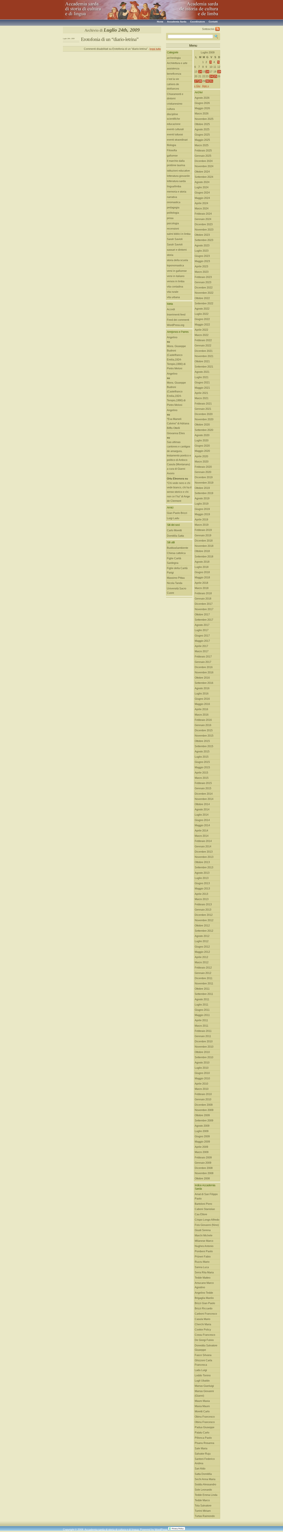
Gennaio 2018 (203, 598)
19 (219, 71)
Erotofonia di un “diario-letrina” (109, 39)
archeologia (174, 57)
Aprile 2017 (201, 646)
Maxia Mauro (202, 1406)
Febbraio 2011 (203, 1031)
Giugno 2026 (202, 103)
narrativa (172, 197)
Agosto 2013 (202, 872)
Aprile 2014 (201, 830)
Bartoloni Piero (203, 1203)
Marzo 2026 (201, 113)
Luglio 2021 (201, 377)
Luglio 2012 (201, 941)
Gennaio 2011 (203, 1036)
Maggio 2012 (202, 952)
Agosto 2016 (202, 688)
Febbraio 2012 (203, 967)
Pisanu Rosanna (204, 1443)
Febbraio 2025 (203, 150)
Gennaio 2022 (203, 345)
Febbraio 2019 (203, 530)
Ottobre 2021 (202, 361)
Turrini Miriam (203, 1510)
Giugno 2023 (202, 256)
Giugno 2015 (202, 762)
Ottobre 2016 (202, 677)
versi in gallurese (177, 270)
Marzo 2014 (201, 835)
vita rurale (172, 291)
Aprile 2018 (201, 582)
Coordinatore (197, 21)
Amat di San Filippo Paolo (206, 1196)
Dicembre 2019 (204, 477)
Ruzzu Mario (202, 1261)
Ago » (205, 86)
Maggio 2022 (202, 324)
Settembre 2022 (204, 303)
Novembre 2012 (204, 920)
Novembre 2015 (204, 735)
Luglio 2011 (201, 1004)
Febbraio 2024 (203, 213)
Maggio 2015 (202, 767)
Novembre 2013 (204, 857)
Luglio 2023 (201, 250)
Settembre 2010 (204, 1057)
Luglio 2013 (201, 878)
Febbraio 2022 (203, 340)
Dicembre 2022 (204, 287)
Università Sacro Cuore (176, 590)
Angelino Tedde (204, 1292)
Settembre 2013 (204, 867)
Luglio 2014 (201, 814)
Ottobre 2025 (202, 124)
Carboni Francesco (206, 1313)
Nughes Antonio (204, 1246)
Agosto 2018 (202, 561)
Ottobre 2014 (202, 804)
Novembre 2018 (204, 546)
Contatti (213, 21)
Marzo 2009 (201, 1152)
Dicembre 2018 (204, 540)
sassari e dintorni (177, 249)
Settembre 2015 (204, 746)
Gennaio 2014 (203, 846)
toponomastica (175, 265)
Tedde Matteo (202, 1277)
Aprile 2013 (201, 894)
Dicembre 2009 (204, 1104)
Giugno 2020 (202, 445)
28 (200, 81)
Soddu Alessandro (205, 1484)
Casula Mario (202, 1319)
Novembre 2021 (204, 356)
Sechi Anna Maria (205, 1479)
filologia (171, 145)
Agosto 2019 (202, 498)
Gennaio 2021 (203, 408)
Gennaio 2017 (203, 662)
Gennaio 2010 (203, 1099)
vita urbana (173, 297)
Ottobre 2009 (202, 1115)
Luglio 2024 (201, 187)
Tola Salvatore (203, 1505)
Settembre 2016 (204, 683)
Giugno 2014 (202, 820)
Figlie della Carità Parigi (177, 570)
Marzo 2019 (201, 524)
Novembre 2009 (204, 1110)
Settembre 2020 (204, 430)
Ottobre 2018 (202, 551)
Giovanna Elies (176, 433)
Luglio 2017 (201, 630)
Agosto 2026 (202, 97)
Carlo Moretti (174, 530)
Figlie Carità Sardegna (174, 560)
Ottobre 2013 (202, 862)
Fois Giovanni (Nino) (207, 1225)
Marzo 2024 (201, 208)
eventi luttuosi (175, 134)
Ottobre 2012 (202, 925)
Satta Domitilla (203, 1474)
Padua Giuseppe (204, 1427)
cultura (171, 109)
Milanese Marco (204, 1240)
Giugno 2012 (202, 946)
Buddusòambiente (177, 547)
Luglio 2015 (201, 756)
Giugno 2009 (202, 1136)
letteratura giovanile (178, 176)
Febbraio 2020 (203, 466)
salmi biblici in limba (178, 233)
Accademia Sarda (176, 21)
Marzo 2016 (201, 714)
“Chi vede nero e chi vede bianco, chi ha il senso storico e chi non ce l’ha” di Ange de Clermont (179, 492)
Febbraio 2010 (203, 1094)
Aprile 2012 (201, 957)
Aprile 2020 (201, 456)
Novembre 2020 (204, 419)
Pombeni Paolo (204, 1251)
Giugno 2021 (202, 382)
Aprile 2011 (201, 1020)
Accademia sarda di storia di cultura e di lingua (92, 8)
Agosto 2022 (202, 308)
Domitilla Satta (175, 535)
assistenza (173, 68)
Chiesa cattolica (176, 553)
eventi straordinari (177, 139)
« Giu (197, 86)
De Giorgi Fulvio (204, 1340)
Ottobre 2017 (202, 614)
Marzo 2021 (201, 398)
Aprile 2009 (201, 1146)
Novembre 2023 (204, 229)
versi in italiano (175, 276)
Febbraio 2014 (203, 841)
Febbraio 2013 (203, 904)
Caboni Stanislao (205, 1209)
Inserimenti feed (176, 314)
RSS (217, 29)
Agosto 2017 (202, 625)
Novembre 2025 (204, 119)
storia (170, 255)
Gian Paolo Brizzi (177, 513)
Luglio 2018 (201, 567)
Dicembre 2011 (203, 978)
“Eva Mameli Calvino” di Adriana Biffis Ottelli (178, 423)
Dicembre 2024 (204, 161)
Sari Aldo (200, 1468)
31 (211, 81)
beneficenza (174, 73)
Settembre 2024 (204, 176)
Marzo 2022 (201, 335)
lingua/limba (174, 186)
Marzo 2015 (201, 777)
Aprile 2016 (201, 709)
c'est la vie (173, 79)
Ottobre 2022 (202, 298)
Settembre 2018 (204, 556)
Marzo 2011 (201, 1025)
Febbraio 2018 (203, 593)
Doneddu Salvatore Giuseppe (206, 1347)
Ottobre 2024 (202, 171)
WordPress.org (175, 325)
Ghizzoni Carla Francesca (203, 1362)
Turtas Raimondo (205, 1516)
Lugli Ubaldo (202, 1380)
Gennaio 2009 (203, 1162)
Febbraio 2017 (203, 656)
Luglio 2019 (201, 503)
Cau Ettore (201, 1214)
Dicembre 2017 (204, 603)
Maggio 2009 (202, 1141)
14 (200, 71)
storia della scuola (177, 260)
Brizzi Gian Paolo (205, 1303)
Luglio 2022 (201, 314)
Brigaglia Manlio (204, 1298)
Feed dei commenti (178, 319)
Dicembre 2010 (204, 1041)
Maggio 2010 (202, 1078)
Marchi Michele (203, 1235)
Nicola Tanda (174, 583)
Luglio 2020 (201, 440)
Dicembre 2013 (204, 851)
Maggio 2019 (202, 514)
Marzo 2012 (201, 962)
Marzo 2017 (201, 651)
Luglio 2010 (201, 1067)
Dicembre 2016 (204, 667)
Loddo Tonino (203, 1375)
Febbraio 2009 (203, 1157)
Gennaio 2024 (203, 219)
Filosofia (172, 150)
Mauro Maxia (202, 1401)
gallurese (172, 155)
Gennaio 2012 (203, 973)
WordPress (161, 1529)
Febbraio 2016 (203, 720)
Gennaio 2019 (203, 535)
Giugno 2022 (202, 319)
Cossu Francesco (205, 1334)
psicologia (173, 223)
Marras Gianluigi (204, 1385)
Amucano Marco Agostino (204, 1285)
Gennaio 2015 (203, 788)
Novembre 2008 (204, 1173)
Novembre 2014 (204, 799)
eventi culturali (175, 129)
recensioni (173, 228)
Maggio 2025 (202, 139)
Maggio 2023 (202, 261)
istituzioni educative (178, 170)
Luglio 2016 (201, 693)
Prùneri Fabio (203, 1256)
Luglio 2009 (201, 1131)
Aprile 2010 (201, 1083)
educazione (173, 124)
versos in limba (175, 281)
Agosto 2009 (202, 1125)
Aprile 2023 (201, 266)
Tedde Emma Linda (206, 1495)
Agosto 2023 (202, 245)
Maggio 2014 (202, 825)
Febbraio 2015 (203, 783)
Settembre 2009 (204, 1120)
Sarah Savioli (175, 239)
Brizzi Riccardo (203, 1308)
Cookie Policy (203, 1329)
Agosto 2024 (202, 182)
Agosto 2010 (202, 1062)
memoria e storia (176, 191)
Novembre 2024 (204, 166)
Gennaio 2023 (203, 282)
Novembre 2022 (204, 292)
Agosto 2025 (202, 129)
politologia (173, 212)
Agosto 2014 (202, 809)
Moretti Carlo (202, 1411)
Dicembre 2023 (204, 224)
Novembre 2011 (204, 983)
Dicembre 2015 (204, 730)
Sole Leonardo (203, 1489)
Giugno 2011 (202, 1009)
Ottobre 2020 (202, 424)
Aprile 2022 (201, 329)
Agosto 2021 (202, 371)
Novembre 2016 (204, 672)
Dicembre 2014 (204, 793)
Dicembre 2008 (204, 1168)
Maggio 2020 (202, 451)
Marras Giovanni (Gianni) (204, 1393)
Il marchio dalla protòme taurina (176, 163)
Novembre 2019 (204, 482)
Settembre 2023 (204, 240)
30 (207, 81)
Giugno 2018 (202, 572)
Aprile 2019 (201, 519)
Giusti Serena (203, 1230)
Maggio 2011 (202, 1015)
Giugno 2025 (202, 134)
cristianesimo (174, 103)
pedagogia (173, 207)
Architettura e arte (177, 63)
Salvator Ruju (203, 1453)
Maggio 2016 (202, 704)
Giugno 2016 (202, 698)
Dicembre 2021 (204, 351)
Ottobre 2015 (202, 741)
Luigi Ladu (173, 518)
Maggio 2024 (202, 198)
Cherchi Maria (203, 1324)
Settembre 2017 (204, 619)
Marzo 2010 (201, 1089)
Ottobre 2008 (202, 1178)
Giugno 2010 (202, 1073)
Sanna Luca (202, 1267)
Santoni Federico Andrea (205, 1461)
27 (196, 81)
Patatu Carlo (202, 1432)
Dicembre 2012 (204, 915)
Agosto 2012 (202, 936)
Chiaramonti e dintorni (175, 96)
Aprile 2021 (201, 393)
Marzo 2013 (201, 899)
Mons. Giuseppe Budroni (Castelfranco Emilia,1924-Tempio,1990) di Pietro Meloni (176, 357)
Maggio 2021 (202, 387)
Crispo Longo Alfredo (207, 1219)
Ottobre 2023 (202, 234)
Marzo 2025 (201, 145)
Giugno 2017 (202, 635)
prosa (170, 218)
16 (207, 71)
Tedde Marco (202, 1500)
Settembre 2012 (204, 930)
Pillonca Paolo (203, 1437)
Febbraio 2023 (203, 277)
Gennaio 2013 (203, 909)
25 (215, 76)
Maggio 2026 (202, 108)
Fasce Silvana (203, 1355)
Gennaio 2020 (203, 472)
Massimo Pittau (176, 577)
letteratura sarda (176, 181)
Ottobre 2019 (202, 488)
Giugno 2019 (202, 509)
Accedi (171, 309)
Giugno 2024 (202, 192)
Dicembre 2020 (204, 414)
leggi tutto (155, 48)
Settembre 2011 (204, 994)
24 (211, 76)
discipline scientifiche (173, 116)
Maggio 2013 (202, 888)
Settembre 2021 (204, 366)
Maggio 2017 (202, 640)
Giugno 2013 (202, 883)
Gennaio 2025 (203, 155)
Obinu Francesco (205, 1416)
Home (160, 21)
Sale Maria (201, 1448)
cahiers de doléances (173, 86)
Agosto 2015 (202, 751)
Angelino (172, 337)
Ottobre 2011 (202, 988)
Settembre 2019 (204, 493)
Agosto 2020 (202, 435)
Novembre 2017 (204, 609)
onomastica (173, 202)
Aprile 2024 (201, 203)
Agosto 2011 (202, 999)
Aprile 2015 (201, 772)
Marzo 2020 (201, 461)
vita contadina (175, 286)
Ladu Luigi (201, 1370)
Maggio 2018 (202, 577)
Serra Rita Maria (204, 1272)
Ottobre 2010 (202, 1052)
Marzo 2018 (201, 588)
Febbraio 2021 (203, 403)
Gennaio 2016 (203, 725)
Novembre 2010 (204, 1046)
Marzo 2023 (201, 271)
